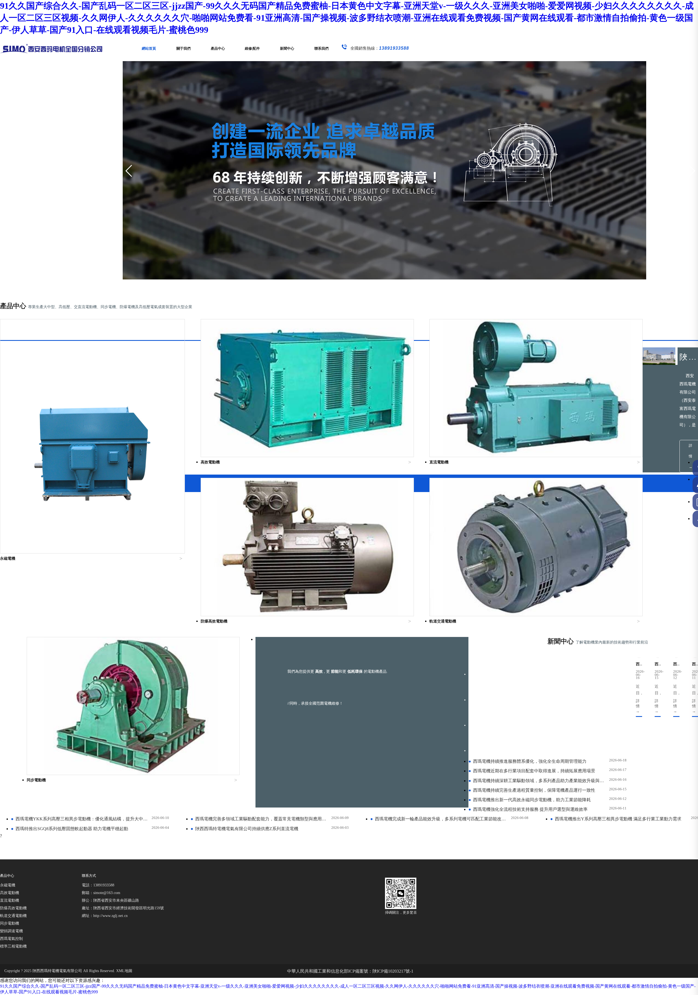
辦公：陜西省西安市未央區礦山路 (110, 900)
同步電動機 (9, 923)
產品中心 (218, 48)
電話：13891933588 (98, 885)
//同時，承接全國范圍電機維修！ (315, 703)
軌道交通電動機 (13, 916)
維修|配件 (252, 48)
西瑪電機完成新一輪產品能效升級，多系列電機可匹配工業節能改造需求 (439, 819)
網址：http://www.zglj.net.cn (105, 916)
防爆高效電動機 (13, 908)
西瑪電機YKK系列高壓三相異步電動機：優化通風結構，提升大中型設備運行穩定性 (80, 819)
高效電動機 (9, 893)
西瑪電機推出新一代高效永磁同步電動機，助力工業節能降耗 (529, 799)
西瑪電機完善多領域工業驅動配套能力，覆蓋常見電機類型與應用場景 (260, 819)
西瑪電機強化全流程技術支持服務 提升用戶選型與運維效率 (528, 809)
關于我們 (183, 48)
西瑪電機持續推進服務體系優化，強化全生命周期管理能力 (527, 761)
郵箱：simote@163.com (101, 893)
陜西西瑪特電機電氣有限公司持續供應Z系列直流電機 (244, 828)
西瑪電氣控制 (11, 939)
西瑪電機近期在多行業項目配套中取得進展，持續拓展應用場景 (531, 770)
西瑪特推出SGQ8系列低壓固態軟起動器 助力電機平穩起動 (69, 828)
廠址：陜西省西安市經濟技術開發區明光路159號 (123, 908)
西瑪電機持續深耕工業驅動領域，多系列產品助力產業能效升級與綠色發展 (537, 780)
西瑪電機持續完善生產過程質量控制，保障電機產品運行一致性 (531, 790)
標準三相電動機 (13, 946)
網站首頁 (149, 48)
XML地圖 (124, 971)
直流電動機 (9, 900)
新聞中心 (287, 48)
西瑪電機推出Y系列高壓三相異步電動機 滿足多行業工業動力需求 (615, 819)
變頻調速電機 (11, 931)
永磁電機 (7, 885)
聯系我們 (321, 48)
